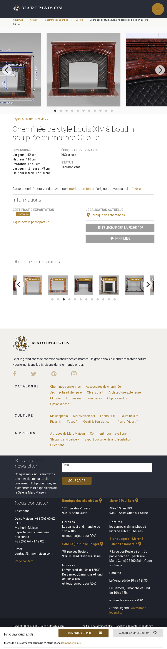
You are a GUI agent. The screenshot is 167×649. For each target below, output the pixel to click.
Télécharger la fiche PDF (120, 228)
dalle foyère (132, 189)
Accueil (34, 19)
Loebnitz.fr (107, 416)
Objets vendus (117, 398)
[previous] (7, 70)
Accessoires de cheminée (103, 387)
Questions (57, 445)
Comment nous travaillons (108, 433)
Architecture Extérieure (125, 392)
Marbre (79, 19)
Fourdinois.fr (129, 416)
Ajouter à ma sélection (138, 633)
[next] (160, 70)
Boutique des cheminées (105, 215)
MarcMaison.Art (84, 416)
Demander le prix (85, 633)
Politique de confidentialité (97, 625)
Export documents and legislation (108, 439)
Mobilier (55, 398)
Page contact (24, 561)
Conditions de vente (126, 625)
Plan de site (146, 625)
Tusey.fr (72, 422)
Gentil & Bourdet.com (97, 422)
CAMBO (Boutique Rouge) (83, 544)
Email (66, 465)
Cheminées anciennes (56, 19)
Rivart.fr (56, 422)
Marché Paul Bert (124, 501)
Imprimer (120, 238)
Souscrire (77, 481)
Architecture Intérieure (66, 392)
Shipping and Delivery (65, 439)
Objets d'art (95, 392)
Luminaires (74, 398)
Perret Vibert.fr (128, 422)
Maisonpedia (59, 416)
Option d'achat (60, 404)
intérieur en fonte (81, 189)
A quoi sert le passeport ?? (31, 222)
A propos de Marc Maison (67, 433)
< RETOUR (18, 19)
